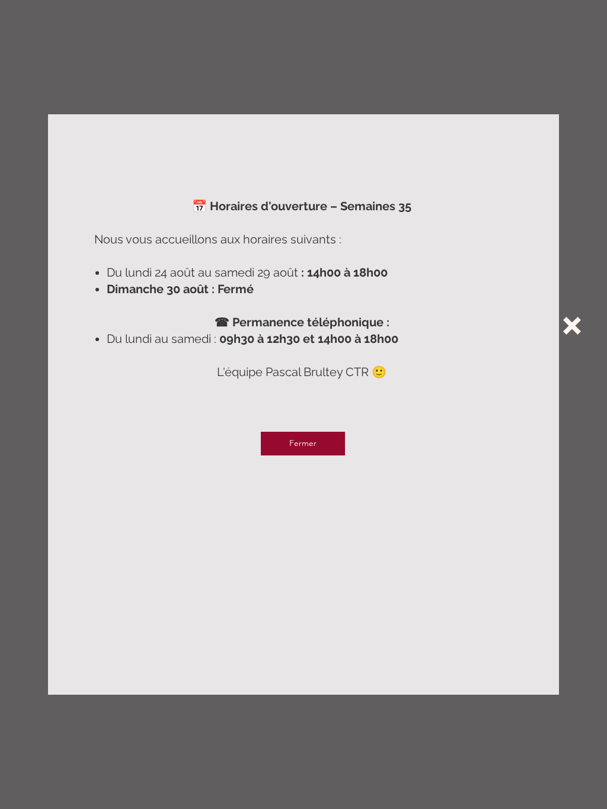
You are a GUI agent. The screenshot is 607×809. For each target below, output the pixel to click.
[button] (572, 326)
